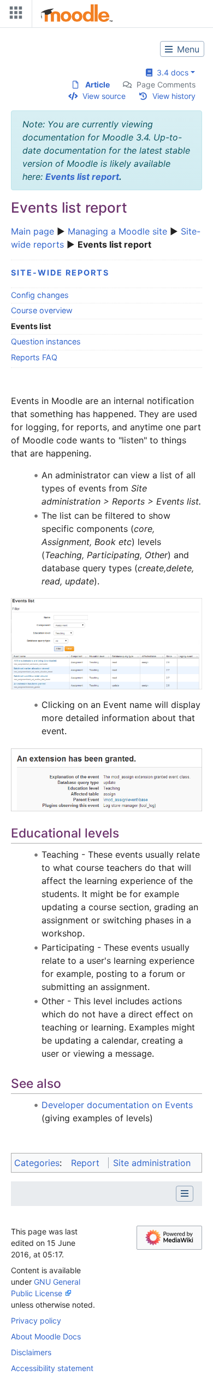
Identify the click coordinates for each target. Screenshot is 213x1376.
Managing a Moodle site (117, 231)
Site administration (152, 1162)
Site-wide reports (60, 272)
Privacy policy (36, 1320)
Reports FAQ (34, 357)
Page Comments (166, 84)
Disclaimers (31, 1352)
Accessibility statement (52, 1368)
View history (174, 96)
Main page (32, 231)
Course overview (42, 310)
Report (85, 1162)
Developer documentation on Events (117, 1104)
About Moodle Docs (46, 1336)
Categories (37, 1162)
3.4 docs (170, 72)
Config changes (40, 295)
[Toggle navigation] (13, 15)
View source (104, 96)
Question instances (46, 341)
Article (97, 84)
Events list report (82, 176)
